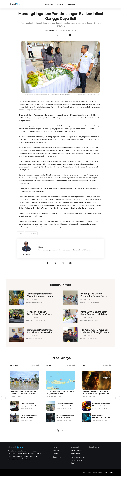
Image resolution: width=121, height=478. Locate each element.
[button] (3, 398)
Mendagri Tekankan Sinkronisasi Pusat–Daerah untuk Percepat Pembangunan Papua (39, 313)
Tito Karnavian (31, 233)
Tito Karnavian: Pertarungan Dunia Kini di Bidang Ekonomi (94, 331)
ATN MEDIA (109, 472)
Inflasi (20, 233)
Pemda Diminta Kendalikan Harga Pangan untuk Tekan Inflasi (93, 313)
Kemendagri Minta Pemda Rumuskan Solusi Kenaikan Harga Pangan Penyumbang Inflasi (40, 331)
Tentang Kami (76, 450)
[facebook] (51, 35)
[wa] (63, 35)
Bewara (60, 4)
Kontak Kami (75, 454)
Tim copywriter (33, 299)
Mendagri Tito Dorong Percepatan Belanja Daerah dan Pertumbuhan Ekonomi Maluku (94, 294)
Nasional (49, 4)
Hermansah (53, 30)
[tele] (69, 35)
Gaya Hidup (71, 4)
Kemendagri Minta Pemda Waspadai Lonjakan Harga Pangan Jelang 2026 (39, 294)
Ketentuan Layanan (78, 457)
